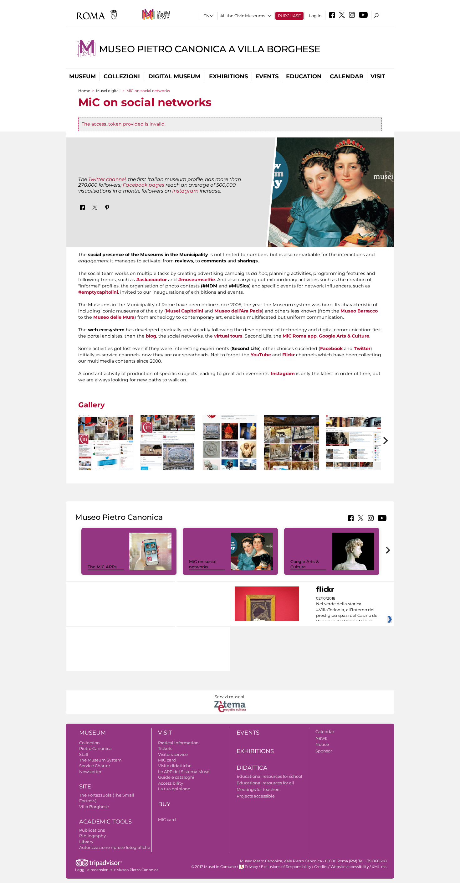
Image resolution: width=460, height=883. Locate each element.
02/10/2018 (347, 610)
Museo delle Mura (114, 317)
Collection (89, 742)
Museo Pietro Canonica (137, 870)
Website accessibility (349, 867)
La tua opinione (174, 788)
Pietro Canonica (95, 748)
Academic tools (105, 821)
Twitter (362, 348)
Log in (315, 15)
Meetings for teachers (258, 789)
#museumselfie (196, 279)
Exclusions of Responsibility (286, 867)
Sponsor (323, 750)
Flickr (288, 355)
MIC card (167, 759)
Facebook (331, 348)
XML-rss (379, 867)
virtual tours (228, 336)
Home (84, 90)
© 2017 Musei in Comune (213, 867)
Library (86, 841)
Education (304, 76)
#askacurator (151, 279)
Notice (322, 744)
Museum (82, 76)
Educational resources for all (265, 782)
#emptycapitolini (98, 292)
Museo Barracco (359, 311)
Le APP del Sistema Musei (184, 771)
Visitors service (173, 754)
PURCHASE (289, 15)
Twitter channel (107, 179)
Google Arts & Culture (344, 336)
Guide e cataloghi (176, 777)
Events (267, 76)
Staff (83, 754)
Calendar (346, 76)
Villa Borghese (94, 806)
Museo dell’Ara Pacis (238, 311)
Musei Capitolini (184, 311)
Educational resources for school (269, 776)
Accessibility (170, 783)
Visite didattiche (175, 765)
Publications (92, 830)
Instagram (185, 191)
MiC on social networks (203, 564)
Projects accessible (256, 795)
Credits (320, 867)
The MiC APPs (102, 566)
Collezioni (122, 76)
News (321, 738)
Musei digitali (108, 90)
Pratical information (178, 742)
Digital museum (174, 76)
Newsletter (90, 771)
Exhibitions (228, 76)
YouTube (261, 355)
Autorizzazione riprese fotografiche (114, 847)
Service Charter (94, 765)
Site (85, 786)
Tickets (165, 748)
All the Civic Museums (242, 15)
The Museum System (100, 759)
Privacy (251, 867)
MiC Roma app (300, 336)
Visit (378, 76)
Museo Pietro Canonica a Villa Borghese (209, 49)
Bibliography (92, 835)
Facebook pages (143, 185)
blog (151, 336)
